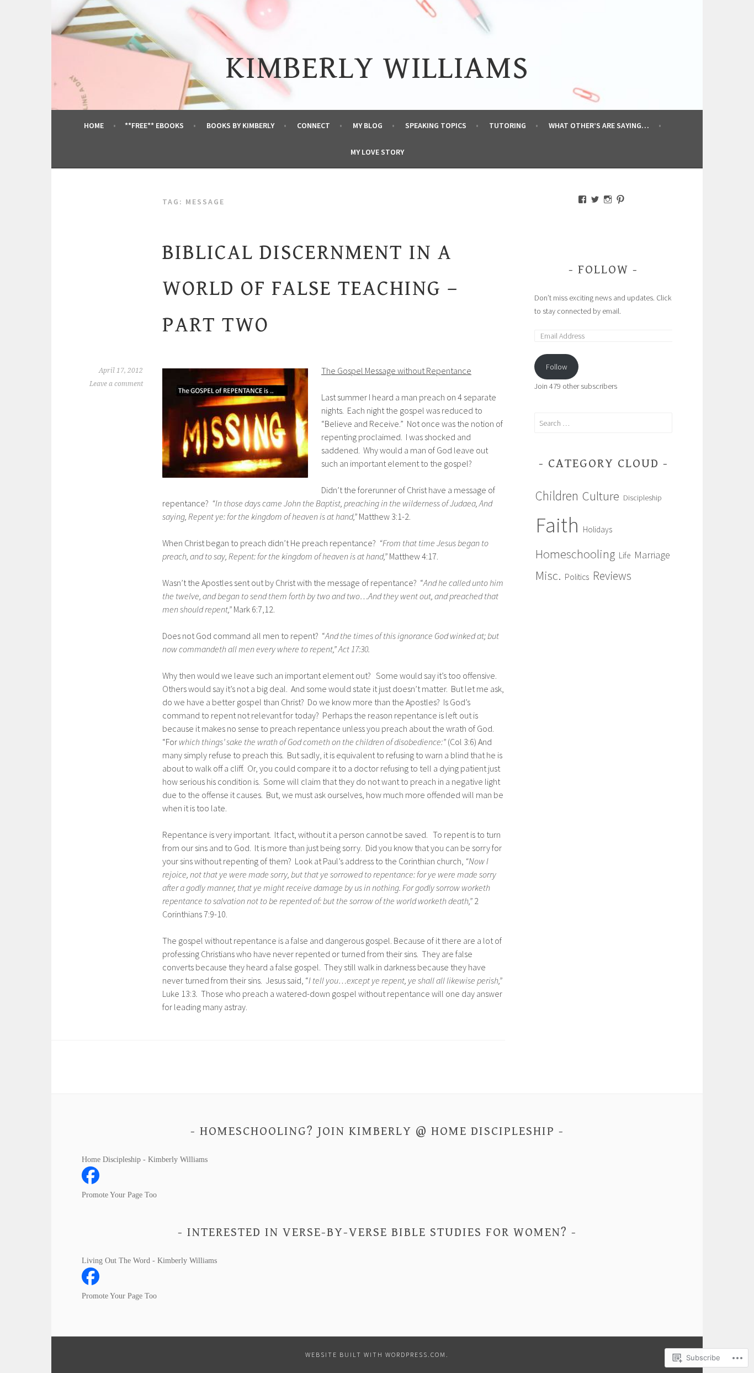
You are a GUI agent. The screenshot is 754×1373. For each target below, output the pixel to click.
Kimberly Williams (377, 68)
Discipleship (642, 498)
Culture (600, 496)
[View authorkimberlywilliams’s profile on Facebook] (582, 199)
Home (94, 125)
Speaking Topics (435, 125)
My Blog (368, 125)
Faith (557, 524)
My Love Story (377, 152)
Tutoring (507, 125)
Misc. (548, 575)
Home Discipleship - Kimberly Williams (145, 1159)
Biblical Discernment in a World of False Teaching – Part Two (310, 288)
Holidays (597, 529)
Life (624, 555)
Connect (313, 125)
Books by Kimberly (240, 125)
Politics (577, 577)
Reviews (612, 575)
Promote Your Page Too (119, 1195)
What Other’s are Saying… (599, 125)
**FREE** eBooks (154, 125)
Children (556, 496)
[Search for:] (603, 423)
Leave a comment (116, 384)
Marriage (652, 554)
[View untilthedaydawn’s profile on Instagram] (607, 199)
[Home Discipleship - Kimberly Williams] (90, 1181)
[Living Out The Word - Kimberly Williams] (90, 1282)
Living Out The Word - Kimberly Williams (149, 1260)
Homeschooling (575, 554)
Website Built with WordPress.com (375, 1354)
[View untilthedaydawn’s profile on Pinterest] (620, 199)
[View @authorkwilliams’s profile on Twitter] (595, 199)
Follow (603, 269)
